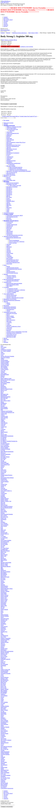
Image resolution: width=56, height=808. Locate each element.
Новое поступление (8, 122)
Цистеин (8, 252)
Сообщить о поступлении (26, 46)
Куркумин (9, 228)
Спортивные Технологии (7, 788)
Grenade (3, 492)
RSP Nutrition (4, 691)
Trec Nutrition (4, 747)
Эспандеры (9, 327)
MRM (2, 569)
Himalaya (3, 509)
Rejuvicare (3, 685)
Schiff (2, 700)
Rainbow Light (4, 678)
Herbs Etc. (3, 503)
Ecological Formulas (5, 449)
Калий (8, 198)
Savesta (2, 697)
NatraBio (3, 582)
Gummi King (4, 493)
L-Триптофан (9, 257)
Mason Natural (4, 554)
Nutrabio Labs (4, 620)
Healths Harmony (5, 498)
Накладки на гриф (11, 336)
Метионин (9, 246)
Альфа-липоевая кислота (12, 133)
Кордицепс (9, 143)
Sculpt (2, 704)
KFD (2, 528)
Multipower (3, 570)
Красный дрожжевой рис (12, 146)
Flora (2, 468)
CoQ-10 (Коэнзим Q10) (12, 129)
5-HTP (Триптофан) (11, 128)
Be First (2, 377)
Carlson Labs (4, 413)
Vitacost (2, 761)
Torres (2, 745)
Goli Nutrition (4, 489)
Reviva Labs (3, 687)
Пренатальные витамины (15, 168)
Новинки (6, 342)
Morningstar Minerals (5, 566)
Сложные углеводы (11, 276)
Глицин (8, 254)
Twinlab (2, 750)
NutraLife (3, 622)
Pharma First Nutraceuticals (7, 651)
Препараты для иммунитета (11, 220)
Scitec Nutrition (4, 702)
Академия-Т (4, 787)
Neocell (2, 608)
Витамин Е (9, 193)
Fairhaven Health (5, 463)
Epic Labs (3, 459)
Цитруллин (9, 263)
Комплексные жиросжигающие (14, 283)
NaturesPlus (3, 603)
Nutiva (2, 617)
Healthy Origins (4, 499)
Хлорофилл (9, 162)
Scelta (2, 698)
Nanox (2, 580)
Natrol (2, 583)
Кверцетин (9, 227)
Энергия (6, 301)
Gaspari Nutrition (5, 481)
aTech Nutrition (4, 368)
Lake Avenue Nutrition (6, 540)
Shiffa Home (3, 707)
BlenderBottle (4, 395)
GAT (2, 483)
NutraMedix (3, 623)
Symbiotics (3, 736)
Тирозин (8, 250)
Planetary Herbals (5, 652)
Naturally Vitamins (5, 591)
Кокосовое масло (10, 173)
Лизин (8, 245)
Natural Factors (4, 587)
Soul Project (3, 719)
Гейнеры (6, 274)
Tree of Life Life (4, 749)
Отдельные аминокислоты (13, 262)
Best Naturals (4, 381)
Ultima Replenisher (5, 751)
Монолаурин (9, 231)
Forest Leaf (3, 472)
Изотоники (6, 305)
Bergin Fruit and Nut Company (8, 379)
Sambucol (3, 694)
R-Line (2, 676)
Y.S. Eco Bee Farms (5, 777)
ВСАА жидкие (13, 242)
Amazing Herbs (4, 360)
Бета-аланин (9, 258)
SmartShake (3, 712)
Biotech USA (4, 390)
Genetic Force (4, 484)
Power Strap (3, 655)
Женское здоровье (10, 165)
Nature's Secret (4, 599)
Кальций (8, 199)
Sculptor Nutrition (5, 706)
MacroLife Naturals (5, 550)
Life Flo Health (4, 544)
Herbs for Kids (4, 505)
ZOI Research (4, 785)
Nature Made (4, 593)
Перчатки (8, 318)
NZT (2, 633)
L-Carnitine (6, 287)
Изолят (8, 266)
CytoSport (3, 429)
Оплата (5, 22)
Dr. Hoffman (3, 437)
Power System (4, 656)
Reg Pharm (3, 684)
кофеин (8, 303)
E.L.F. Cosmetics (5, 445)
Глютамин (9, 256)
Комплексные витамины (12, 182)
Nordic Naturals (4, 609)
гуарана (8, 304)
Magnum (3, 553)
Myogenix (3, 578)
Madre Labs (3, 552)
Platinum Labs (4, 653)
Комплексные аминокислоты (13, 237)
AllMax (2, 359)
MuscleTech (3, 575)
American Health (4, 362)
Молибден (9, 207)
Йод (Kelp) (9, 197)
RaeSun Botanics (5, 677)
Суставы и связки (8, 214)
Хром (7, 210)
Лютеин (8, 229)
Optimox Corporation (5, 638)
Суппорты (9, 322)
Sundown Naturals (5, 727)
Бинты (8, 314)
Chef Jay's (3, 419)
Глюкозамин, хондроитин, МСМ (14, 215)
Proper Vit (3, 661)
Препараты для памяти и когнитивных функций (18, 171)
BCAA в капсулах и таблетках (16, 241)
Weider (2, 768)
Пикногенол (9, 232)
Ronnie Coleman (4, 689)
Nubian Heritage (4, 614)
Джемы (8, 310)
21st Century (3, 347)
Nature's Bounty (4, 596)
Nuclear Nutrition (5, 616)
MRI (2, 567)
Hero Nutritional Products (6, 506)
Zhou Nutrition (4, 784)
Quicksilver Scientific (5, 673)
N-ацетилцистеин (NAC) (12, 259)
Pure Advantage (4, 664)
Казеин (8, 270)
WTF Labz (3, 774)
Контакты (6, 18)
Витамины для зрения (11, 186)
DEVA (2, 433)
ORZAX (3, 643)
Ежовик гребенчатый (11, 224)
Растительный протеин (12, 273)
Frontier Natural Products (6, 475)
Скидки (5, 23)
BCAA (8, 239)
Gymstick (3, 494)
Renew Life (3, 686)
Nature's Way (4, 601)
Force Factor (3, 471)
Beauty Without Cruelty (6, 378)
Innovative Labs (4, 516)
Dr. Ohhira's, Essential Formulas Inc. (9, 441)
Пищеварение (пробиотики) (13, 163)
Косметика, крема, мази (9, 180)
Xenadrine (3, 776)
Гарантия (6, 25)
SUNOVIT (3, 729)
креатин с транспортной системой (14, 297)
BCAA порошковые (14, 240)
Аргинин (8, 244)
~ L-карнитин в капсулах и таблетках (15, 289)
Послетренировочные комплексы (12, 300)
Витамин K (9, 194)
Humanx (3, 513)
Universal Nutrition (5, 754)
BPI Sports (3, 404)
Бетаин (8, 137)
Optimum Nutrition (5, 639)
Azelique (3, 372)
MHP (2, 561)
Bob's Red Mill (4, 398)
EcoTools (3, 450)
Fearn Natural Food (5, 464)
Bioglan (2, 385)
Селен (7, 209)
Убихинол (11, 130)
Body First (3, 399)
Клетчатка (11, 164)
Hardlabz (3, 496)
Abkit (2, 352)
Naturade (3, 584)
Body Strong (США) (33, 32)
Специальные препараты (10, 306)
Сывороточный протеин (12, 267)
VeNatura (3, 759)
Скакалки (8, 325)
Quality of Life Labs (5, 669)
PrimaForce (3, 657)
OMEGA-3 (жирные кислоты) (13, 126)
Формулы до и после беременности (18, 169)
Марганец (8, 205)
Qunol (2, 674)
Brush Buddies (4, 407)
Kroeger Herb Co (5, 533)
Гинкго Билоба (10, 139)
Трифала (8, 159)
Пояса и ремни (10, 316)
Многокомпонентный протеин (14, 269)
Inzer (2, 520)
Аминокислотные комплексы (19, 32)
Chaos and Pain (4, 417)
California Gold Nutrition (6, 411)
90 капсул (3, 44)
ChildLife (3, 421)
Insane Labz (3, 518)
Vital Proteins (4, 762)
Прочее (5, 338)
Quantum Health (4, 670)
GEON (2, 486)
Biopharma (3, 386)
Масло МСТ (9, 286)
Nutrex (2, 625)
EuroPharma (3, 462)
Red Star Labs (4, 681)
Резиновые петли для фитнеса (13, 333)
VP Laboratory (4, 764)
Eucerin (2, 460)
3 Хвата (2, 348)
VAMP (2, 758)
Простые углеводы (11, 275)
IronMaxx (3, 522)
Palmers (2, 647)
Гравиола (8, 141)
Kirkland (3, 531)
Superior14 (3, 732)
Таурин (8, 248)
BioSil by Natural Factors (6, 389)
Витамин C (9, 190)
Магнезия (8, 321)
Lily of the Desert (5, 548)
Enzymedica (3, 458)
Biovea (2, 391)
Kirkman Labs (4, 532)
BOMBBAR (4, 403)
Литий (8, 202)
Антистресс (9, 132)
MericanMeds (4, 560)
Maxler (2, 557)
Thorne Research (4, 742)
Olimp (2, 634)
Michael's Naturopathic (6, 562)
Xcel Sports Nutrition (5, 775)
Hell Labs (3, 502)
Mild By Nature (4, 563)
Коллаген (8, 179)
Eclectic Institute (4, 447)
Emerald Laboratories (5, 454)
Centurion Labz (4, 416)
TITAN (2, 744)
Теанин (8, 249)
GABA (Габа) (9, 253)
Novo (2, 610)
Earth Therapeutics (5, 446)
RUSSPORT (4, 693)
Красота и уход (7, 176)
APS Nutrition (4, 366)
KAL (2, 527)
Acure (2, 355)
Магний (8, 203)
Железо (8, 196)
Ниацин (8, 151)
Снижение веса (7, 282)
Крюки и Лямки (10, 317)
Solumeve (3, 717)
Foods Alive (3, 469)
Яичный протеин (10, 271)
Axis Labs (3, 370)
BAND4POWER (5, 374)
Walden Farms (4, 767)
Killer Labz (3, 529)
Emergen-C (3, 455)
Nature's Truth (4, 600)
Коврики (8, 330)
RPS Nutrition (4, 690)
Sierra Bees (3, 708)
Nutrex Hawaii (4, 626)
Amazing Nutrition (5, 361)
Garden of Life (4, 480)
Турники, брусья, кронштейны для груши (16, 331)
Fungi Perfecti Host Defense (7, 477)
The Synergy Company (6, 740)
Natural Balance (4, 586)
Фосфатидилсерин (11, 160)
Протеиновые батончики (10, 308)
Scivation (3, 703)
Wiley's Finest (4, 771)
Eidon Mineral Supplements (7, 451)
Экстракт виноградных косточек (14, 235)
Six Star (2, 711)
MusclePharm (4, 574)
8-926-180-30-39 (4, 2)
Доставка (6, 21)
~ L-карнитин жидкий (12, 288)
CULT (2, 428)
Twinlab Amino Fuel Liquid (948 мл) (10, 116)
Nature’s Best (4, 605)
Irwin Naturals (4, 523)
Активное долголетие (9, 125)
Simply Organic (4, 710)
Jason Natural (4, 526)
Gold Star (3, 488)
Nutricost (3, 630)
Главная (5, 17)
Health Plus (3, 497)
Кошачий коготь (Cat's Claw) (13, 145)
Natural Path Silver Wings (7, 588)
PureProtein (3, 665)
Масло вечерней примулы (15, 167)
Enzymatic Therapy (5, 456)
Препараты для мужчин (9, 175)
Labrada (2, 539)
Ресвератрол (9, 233)
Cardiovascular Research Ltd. (7, 412)
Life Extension (4, 543)
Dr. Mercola (3, 438)
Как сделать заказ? (8, 19)
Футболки (8, 329)
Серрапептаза (9, 156)
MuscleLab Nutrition (5, 571)
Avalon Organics (4, 369)
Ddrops (2, 430)
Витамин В (9, 189)
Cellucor (3, 415)
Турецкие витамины (9, 212)
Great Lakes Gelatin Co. (6, 490)
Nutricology (3, 629)
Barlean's (3, 375)
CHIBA (2, 420)
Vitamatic (3, 763)
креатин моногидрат (11, 295)
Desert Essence (4, 432)
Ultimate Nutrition (5, 753)
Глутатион (9, 223)
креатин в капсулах (11, 296)
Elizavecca (3, 452)
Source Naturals (4, 720)
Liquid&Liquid (4, 549)
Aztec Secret (3, 373)
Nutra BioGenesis (5, 618)
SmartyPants (3, 714)
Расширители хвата (11, 335)
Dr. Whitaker (4, 442)
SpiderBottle (3, 723)
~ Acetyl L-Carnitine (11, 292)
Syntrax (2, 737)
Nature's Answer (4, 595)
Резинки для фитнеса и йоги (13, 326)
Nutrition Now (4, 631)
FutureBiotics (4, 479)
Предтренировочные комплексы (12, 279)
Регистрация (4, 30)
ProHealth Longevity (5, 659)
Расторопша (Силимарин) (12, 152)
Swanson (3, 734)
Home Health (4, 511)
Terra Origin (3, 738)
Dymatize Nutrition (5, 443)
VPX (2, 766)
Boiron (2, 402)
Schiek (2, 699)
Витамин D (9, 192)
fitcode (2, 467)
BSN (2, 409)
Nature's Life (4, 597)
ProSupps (3, 663)
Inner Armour (4, 515)
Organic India (4, 640)
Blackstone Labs (4, 394)
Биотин (8, 177)
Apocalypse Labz (5, 365)
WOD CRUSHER (5, 772)
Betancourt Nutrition (5, 382)
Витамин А (9, 188)
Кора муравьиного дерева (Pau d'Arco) (15, 142)
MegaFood (3, 558)
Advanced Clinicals (5, 357)
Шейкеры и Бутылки (11, 313)
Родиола (8, 154)
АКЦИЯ (6, 124)
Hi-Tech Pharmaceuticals (6, 507)
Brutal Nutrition (4, 408)
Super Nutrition (4, 730)
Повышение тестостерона (10, 299)
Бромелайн (9, 138)
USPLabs (3, 757)
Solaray (2, 715)
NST (2, 613)
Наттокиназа (9, 150)
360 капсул (3, 43)
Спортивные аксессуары (10, 312)
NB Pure (3, 607)
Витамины (6, 181)
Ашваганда (9, 134)
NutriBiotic (3, 627)
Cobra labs (3, 424)
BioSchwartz (4, 387)
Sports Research (4, 724)
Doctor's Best (4, 434)
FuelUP (2, 476)
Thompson (3, 741)
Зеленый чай (9, 226)
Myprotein (3, 579)
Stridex (2, 725)
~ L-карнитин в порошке (12, 291)
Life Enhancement (5, 541)
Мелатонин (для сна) (11, 149)
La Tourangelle (4, 537)
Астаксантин (9, 222)
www (5, 340)
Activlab (3, 353)
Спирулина (9, 158)
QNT (2, 668)
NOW (2, 612)
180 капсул (3, 41)
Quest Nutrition (4, 672)
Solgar (2, 716)
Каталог (6, 26)
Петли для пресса (10, 320)
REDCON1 (3, 682)
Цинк (7, 211)
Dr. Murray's (3, 439)
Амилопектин (9, 278)
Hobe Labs (6, 339)
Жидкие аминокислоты (12, 261)
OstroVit (3, 646)
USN (2, 755)
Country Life (4, 426)
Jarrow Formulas (4, 524)
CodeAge (3, 425)
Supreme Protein (4, 733)
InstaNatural (3, 519)
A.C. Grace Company (6, 351)
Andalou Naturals (5, 364)
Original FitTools (4, 642)
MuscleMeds (3, 573)
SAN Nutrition (4, 695)
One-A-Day (3, 637)
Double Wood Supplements (7, 436)
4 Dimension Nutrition (6, 349)
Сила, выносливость (9, 293)
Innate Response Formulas (7, 514)
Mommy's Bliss (4, 565)
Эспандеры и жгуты (11, 334)
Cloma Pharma (4, 422)
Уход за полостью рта (11, 172)
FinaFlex (3, 466)
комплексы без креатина (12, 280)
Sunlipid (2, 728)
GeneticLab (3, 485)
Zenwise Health (4, 783)
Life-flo (2, 546)
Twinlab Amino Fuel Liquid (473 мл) (28, 116)
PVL (2, 667)
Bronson (3, 406)
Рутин (7, 155)
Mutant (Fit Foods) (5, 576)
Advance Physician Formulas (7, 356)
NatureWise (3, 604)
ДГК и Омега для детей (15, 185)
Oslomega (3, 644)
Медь (7, 206)
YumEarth (3, 781)
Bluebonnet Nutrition (5, 396)
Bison (2, 392)
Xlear (2, 345)
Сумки (8, 323)
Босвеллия (9, 219)
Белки (5, 265)
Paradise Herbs (4, 648)
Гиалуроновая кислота (12, 216)
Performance (3, 650)
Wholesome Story (5, 770)
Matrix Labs (3, 556)
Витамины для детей (11, 184)
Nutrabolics (3, 621)
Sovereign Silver (4, 721)
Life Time (3, 545)
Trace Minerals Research (6, 746)
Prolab (2, 660)
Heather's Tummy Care (6, 501)
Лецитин (8, 147)
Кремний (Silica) (10, 201)
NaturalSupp (3, 592)
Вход (8, 30)
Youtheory (3, 780)
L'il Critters (3, 536)
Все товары (6, 120)
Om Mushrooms (4, 635)
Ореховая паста (10, 309)
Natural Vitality (4, 590)
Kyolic (2, 535)
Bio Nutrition (4, 383)
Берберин (8, 135)
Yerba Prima (3, 779)
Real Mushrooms (4, 680)
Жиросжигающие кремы (12, 284)
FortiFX (2, 473)
